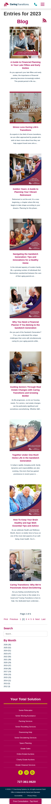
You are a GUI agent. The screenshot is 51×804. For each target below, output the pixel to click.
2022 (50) (7, 657)
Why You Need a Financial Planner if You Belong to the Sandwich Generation (25, 325)
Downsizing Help (25, 732)
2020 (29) (7, 662)
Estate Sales (25, 749)
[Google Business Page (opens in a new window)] (32, 772)
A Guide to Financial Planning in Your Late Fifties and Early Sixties (25, 65)
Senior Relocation (25, 710)
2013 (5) (7, 683)
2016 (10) (7, 674)
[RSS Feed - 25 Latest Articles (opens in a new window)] (44, 20)
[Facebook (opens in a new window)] (20, 772)
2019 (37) (7, 665)
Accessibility (18, 796)
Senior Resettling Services (25, 727)
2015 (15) (7, 677)
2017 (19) (7, 671)
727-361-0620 (26, 781)
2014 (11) (7, 680)
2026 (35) (7, 645)
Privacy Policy (32, 796)
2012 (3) (7, 686)
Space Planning (25, 743)
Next (37, 619)
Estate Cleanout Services (25, 765)
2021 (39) (7, 660)
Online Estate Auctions (25, 754)
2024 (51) (7, 651)
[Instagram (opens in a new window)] (26, 772)
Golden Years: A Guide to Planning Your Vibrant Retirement (25, 192)
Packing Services (25, 721)
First (6, 619)
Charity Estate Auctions (25, 760)
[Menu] (42, 4)
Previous (14, 619)
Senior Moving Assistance (25, 716)
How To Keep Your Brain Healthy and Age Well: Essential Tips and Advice (25, 523)
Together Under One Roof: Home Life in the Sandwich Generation (25, 458)
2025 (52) (7, 648)
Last (43, 619)
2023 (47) (7, 654)
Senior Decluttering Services (25, 738)
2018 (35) (7, 669)
